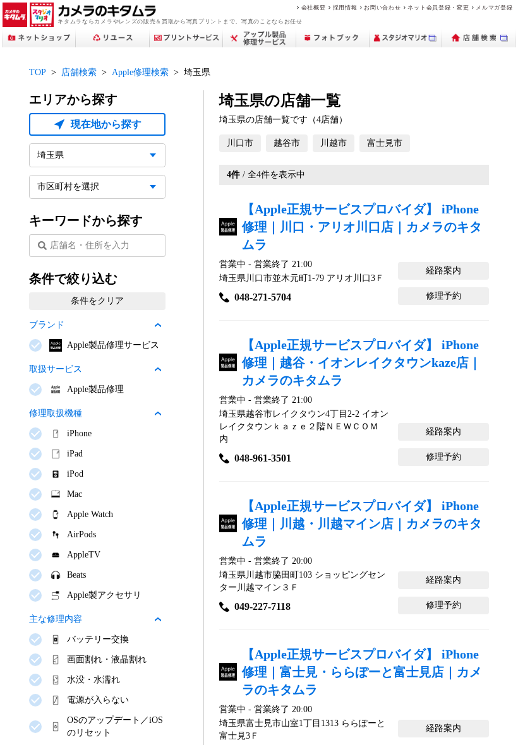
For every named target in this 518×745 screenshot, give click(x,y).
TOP (37, 72)
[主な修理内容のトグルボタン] (158, 619)
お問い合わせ (382, 7)
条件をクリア (97, 301)
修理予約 (443, 296)
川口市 (240, 143)
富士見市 (384, 143)
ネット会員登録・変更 (438, 7)
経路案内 (443, 270)
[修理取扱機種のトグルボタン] (158, 413)
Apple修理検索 (140, 72)
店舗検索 (79, 72)
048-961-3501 (262, 458)
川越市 (333, 143)
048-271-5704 (262, 297)
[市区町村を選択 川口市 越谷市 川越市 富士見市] (97, 187)
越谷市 (287, 143)
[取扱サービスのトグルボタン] (158, 369)
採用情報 (345, 7)
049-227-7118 (262, 606)
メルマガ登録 (494, 7)
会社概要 (313, 7)
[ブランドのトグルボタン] (158, 325)
